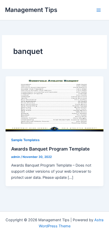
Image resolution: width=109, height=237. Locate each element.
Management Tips (31, 9)
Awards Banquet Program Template (50, 149)
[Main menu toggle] (98, 10)
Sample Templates (25, 140)
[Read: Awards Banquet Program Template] (54, 103)
